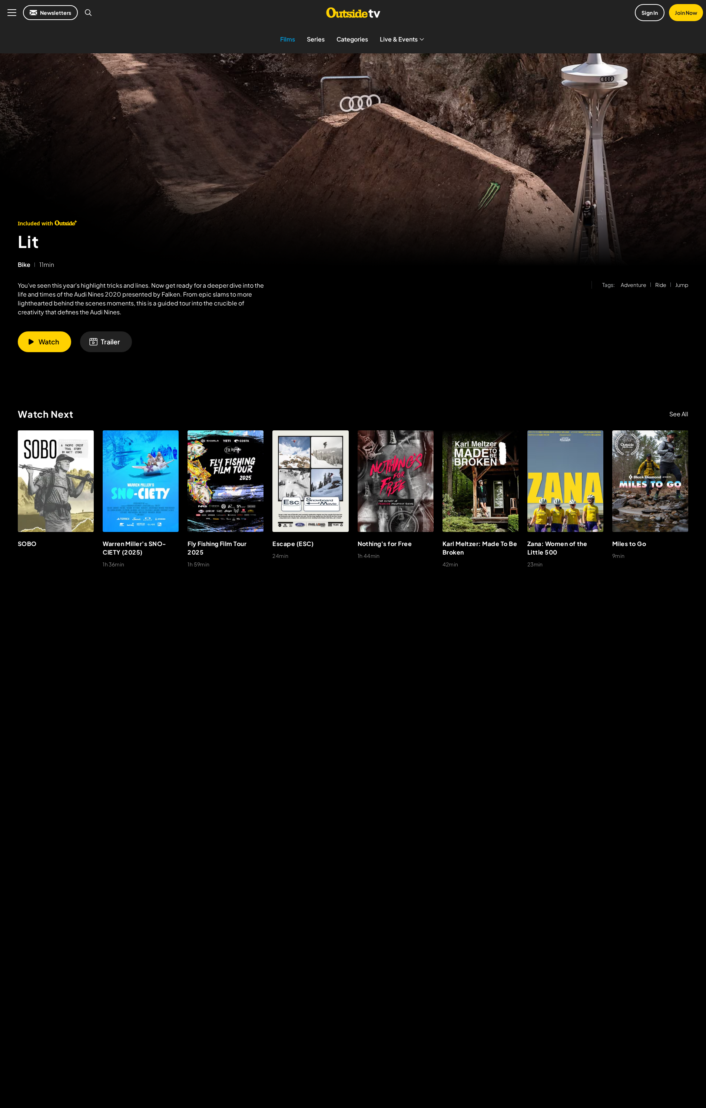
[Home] (353, 12)
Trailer (110, 341)
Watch (49, 341)
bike (24, 264)
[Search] (88, 12)
